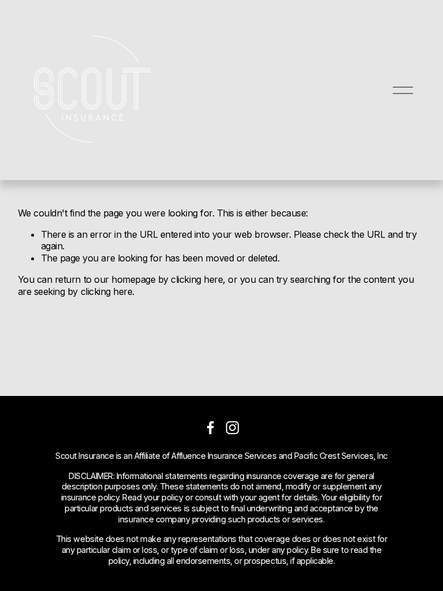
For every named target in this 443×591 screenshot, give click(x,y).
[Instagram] (232, 428)
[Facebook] (210, 428)
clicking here (197, 279)
